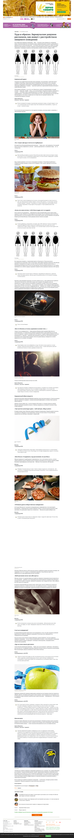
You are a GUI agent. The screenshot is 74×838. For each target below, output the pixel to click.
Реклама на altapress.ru (39, 821)
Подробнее (41, 836)
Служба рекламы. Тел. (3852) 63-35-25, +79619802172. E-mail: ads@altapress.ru (40, 830)
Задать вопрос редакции (50, 824)
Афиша (36, 827)
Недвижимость (32, 16)
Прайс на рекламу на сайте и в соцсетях (53, 825)
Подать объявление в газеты (40, 825)
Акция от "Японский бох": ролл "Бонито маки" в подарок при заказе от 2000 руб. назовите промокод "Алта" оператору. (53, 828)
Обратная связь (27, 821)
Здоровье (47, 16)
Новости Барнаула (24, 16)
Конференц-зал (16, 822)
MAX (41, 831)
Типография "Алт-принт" (18, 823)
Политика (52, 16)
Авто (43, 16)
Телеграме (31, 785)
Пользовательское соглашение (27, 823)
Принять (48, 836)
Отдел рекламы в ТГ (38, 822)
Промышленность (59, 16)
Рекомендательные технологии (38, 824)
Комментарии (37, 815)
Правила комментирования (29, 824)
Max (37, 785)
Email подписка (37, 828)
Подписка (15, 821)
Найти (69, 18)
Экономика (39, 16)
